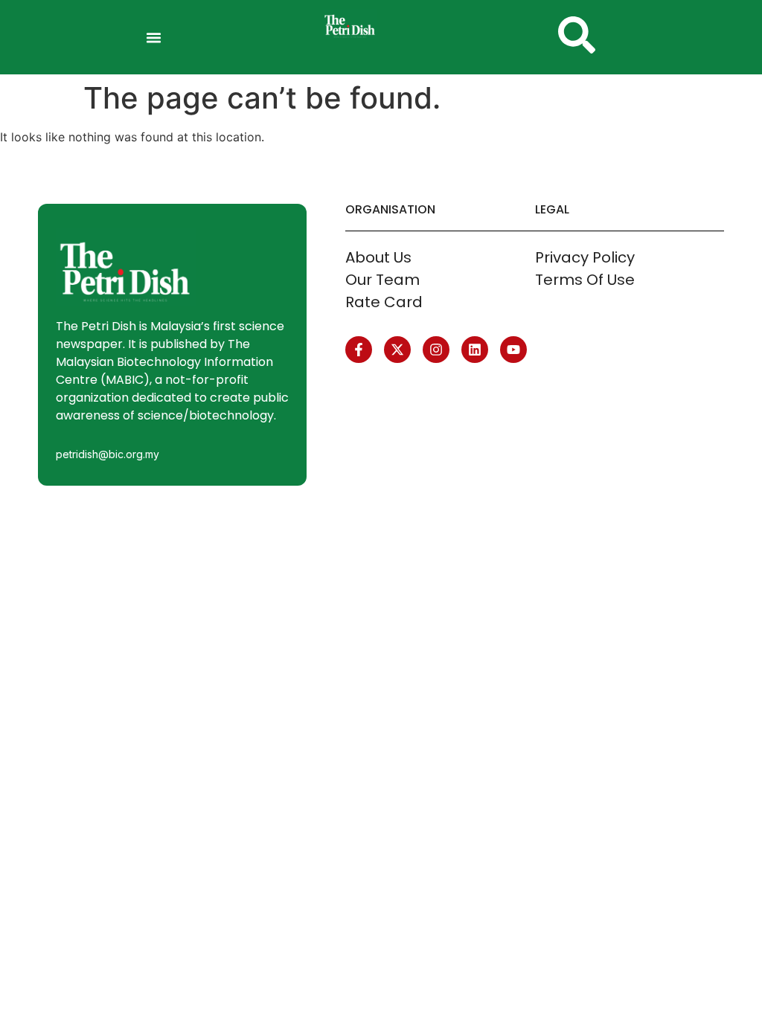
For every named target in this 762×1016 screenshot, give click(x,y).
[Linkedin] (474, 349)
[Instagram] (436, 349)
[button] (154, 37)
